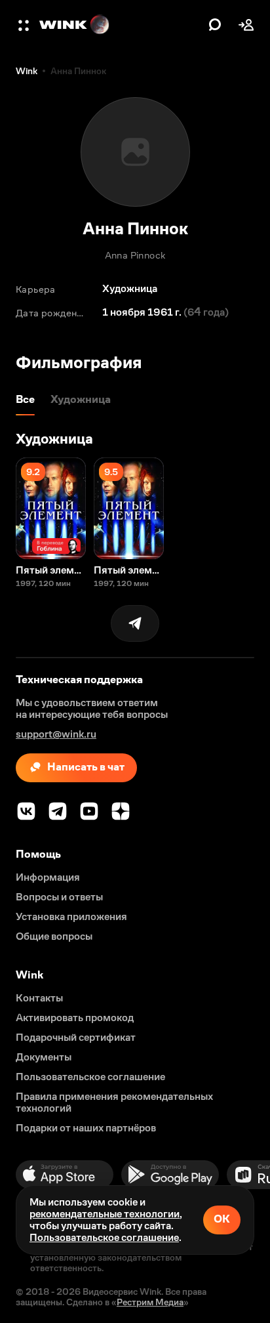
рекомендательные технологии (104, 1213)
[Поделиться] (135, 623)
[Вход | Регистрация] (246, 25)
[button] (25, 25)
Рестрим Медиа (150, 1302)
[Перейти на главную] (120, 25)
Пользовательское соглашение (104, 1237)
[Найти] (215, 25)
